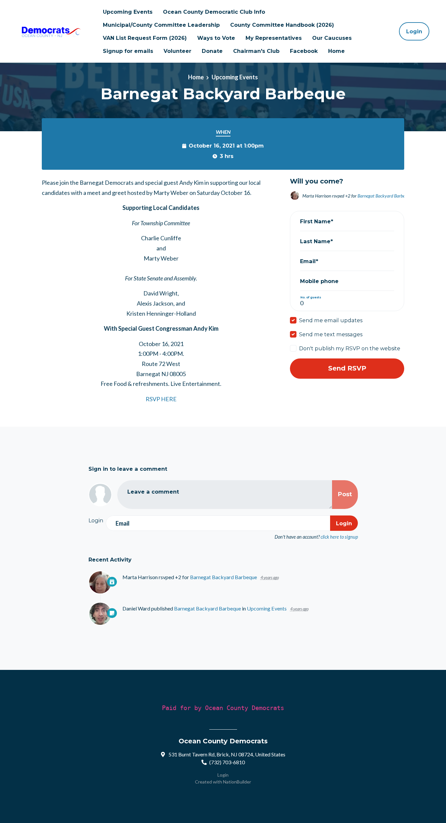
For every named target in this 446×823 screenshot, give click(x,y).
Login (414, 31)
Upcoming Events (127, 11)
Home (336, 51)
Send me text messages (330, 334)
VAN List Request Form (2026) (145, 38)
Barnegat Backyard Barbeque (384, 195)
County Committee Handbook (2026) (282, 25)
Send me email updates (330, 320)
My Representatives (274, 38)
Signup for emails (128, 51)
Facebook (304, 51)
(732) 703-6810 (227, 762)
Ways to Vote (216, 38)
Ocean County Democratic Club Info (214, 11)
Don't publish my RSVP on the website (349, 348)
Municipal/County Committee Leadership (161, 25)
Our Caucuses (332, 38)
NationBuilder (237, 781)
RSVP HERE (161, 399)
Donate (212, 51)
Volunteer (177, 51)
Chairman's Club (256, 51)
